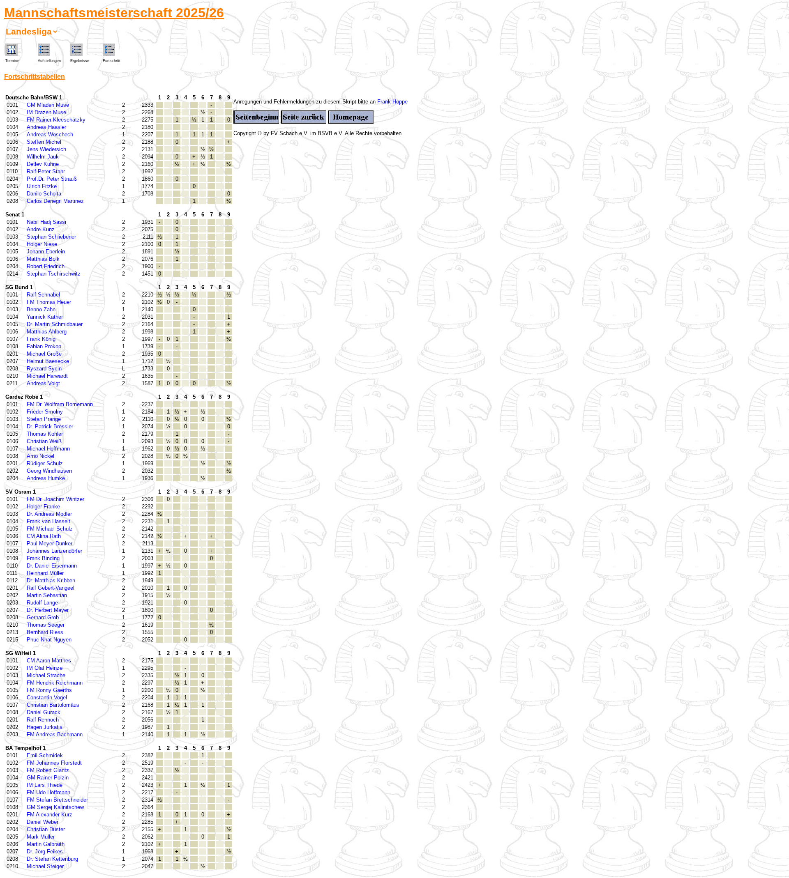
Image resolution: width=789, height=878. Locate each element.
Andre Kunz (41, 229)
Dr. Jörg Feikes (45, 851)
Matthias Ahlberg (47, 332)
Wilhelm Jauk (43, 157)
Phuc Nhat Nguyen (49, 640)
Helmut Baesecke (48, 361)
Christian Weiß (44, 441)
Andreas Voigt (43, 383)
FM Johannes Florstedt (54, 763)
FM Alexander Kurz (49, 814)
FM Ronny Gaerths (49, 690)
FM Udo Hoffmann (48, 792)
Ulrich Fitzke (42, 186)
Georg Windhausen (49, 471)
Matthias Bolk (43, 259)
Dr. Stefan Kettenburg (52, 859)
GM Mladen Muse (48, 105)
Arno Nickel (40, 456)
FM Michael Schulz (50, 529)
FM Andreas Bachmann (55, 734)
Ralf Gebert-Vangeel (50, 588)
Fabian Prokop (44, 346)
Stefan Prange (44, 419)
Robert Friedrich (46, 266)
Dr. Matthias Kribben (51, 580)
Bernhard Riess (45, 632)
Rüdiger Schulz (45, 463)
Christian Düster (46, 829)
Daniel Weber (42, 822)
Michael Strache (46, 675)
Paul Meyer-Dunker (49, 543)
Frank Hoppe (392, 102)
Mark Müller (41, 837)
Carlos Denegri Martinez (55, 201)
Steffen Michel (44, 142)
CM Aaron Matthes (49, 660)
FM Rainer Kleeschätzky (56, 120)
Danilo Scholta (44, 194)
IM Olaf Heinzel (45, 668)
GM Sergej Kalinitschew (55, 807)
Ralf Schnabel (43, 295)
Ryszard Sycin (44, 368)
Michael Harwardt (47, 376)
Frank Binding (43, 558)
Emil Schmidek (45, 755)
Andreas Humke (46, 478)
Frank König (41, 339)
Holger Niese (42, 244)
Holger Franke (43, 506)
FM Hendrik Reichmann (55, 683)
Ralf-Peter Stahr (46, 171)
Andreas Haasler (46, 127)
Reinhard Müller (45, 573)
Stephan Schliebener (51, 237)
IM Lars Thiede (44, 785)
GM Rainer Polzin (48, 778)
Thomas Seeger (46, 625)
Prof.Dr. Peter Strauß (52, 179)
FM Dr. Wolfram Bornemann (60, 404)
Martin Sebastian (47, 595)
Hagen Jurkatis (44, 727)
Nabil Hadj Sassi (46, 222)
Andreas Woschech (50, 134)
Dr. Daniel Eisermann (52, 566)
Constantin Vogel (47, 697)
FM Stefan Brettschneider (57, 800)
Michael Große (44, 354)
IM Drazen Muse (46, 112)
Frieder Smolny (45, 412)
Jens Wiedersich (46, 149)
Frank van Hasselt (48, 521)
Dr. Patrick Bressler (50, 426)
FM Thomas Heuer (49, 302)
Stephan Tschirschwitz (54, 274)
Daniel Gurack (43, 712)
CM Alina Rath (44, 536)
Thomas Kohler (45, 434)
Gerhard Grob (43, 617)
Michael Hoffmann (48, 449)
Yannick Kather (45, 317)
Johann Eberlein (46, 251)
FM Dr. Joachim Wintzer (55, 499)
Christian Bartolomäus (53, 705)
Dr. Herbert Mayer (48, 610)
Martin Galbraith (46, 844)
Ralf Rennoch (43, 720)
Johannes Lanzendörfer (54, 551)
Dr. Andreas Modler (49, 514)
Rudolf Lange (42, 603)
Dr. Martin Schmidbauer (55, 324)
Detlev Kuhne (43, 164)
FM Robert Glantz (48, 770)
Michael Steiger (45, 866)
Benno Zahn (41, 309)
